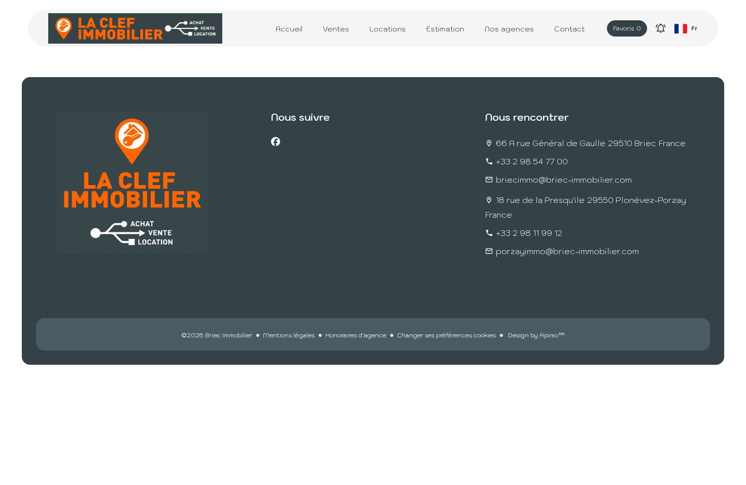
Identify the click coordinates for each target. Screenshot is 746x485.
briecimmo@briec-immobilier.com (564, 180)
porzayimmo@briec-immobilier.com (567, 251)
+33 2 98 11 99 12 (529, 233)
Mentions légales (289, 335)
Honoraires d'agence (355, 335)
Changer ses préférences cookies (446, 335)
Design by (535, 335)
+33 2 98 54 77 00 (532, 161)
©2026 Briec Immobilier (216, 335)
